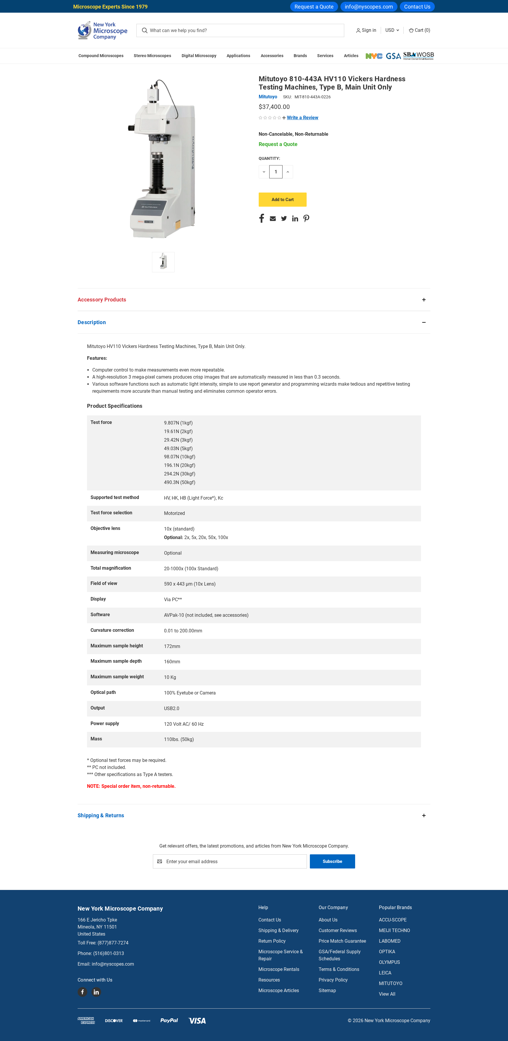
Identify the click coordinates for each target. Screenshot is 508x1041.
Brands (300, 55)
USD (390, 30)
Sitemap (327, 990)
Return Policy (272, 941)
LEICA (385, 973)
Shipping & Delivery (278, 930)
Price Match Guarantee (342, 941)
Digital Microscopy (199, 55)
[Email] (273, 218)
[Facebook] (262, 218)
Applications (238, 55)
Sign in (369, 30)
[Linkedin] (295, 218)
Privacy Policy (333, 980)
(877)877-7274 (113, 943)
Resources (269, 980)
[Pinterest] (306, 218)
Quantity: (269, 158)
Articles (351, 55)
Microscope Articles (278, 990)
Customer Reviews (338, 930)
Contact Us (417, 7)
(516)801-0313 (108, 953)
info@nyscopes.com (369, 7)
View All (387, 994)
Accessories (272, 55)
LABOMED (390, 941)
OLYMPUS (389, 962)
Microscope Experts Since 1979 (110, 7)
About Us (328, 920)
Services (325, 55)
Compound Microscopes (100, 55)
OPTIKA (387, 951)
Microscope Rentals (278, 969)
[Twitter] (284, 218)
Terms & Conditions (339, 969)
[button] (300, 117)
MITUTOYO (390, 983)
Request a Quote (314, 7)
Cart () (422, 30)
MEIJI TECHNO (394, 930)
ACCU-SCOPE (393, 920)
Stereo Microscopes (152, 55)
